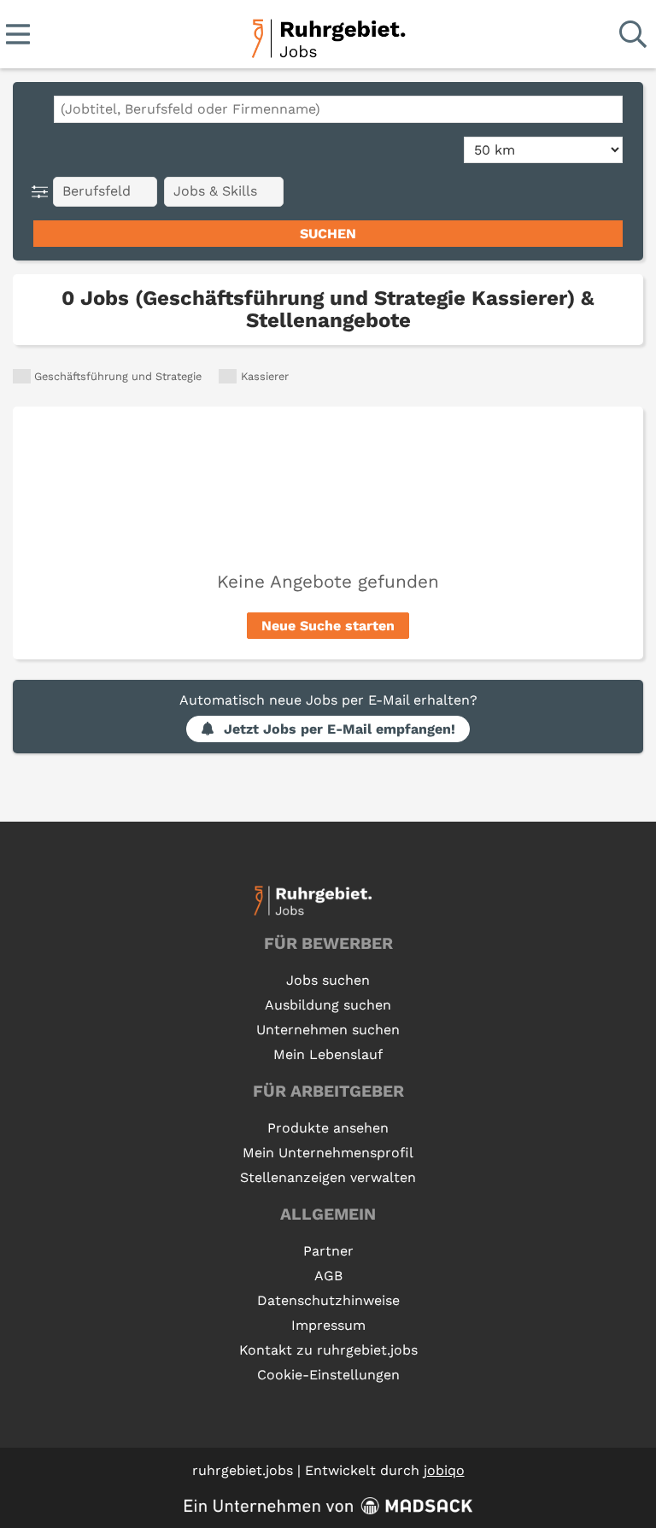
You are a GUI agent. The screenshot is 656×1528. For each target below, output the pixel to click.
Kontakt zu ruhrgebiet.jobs (328, 1350)
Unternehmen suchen (328, 1030)
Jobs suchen (328, 980)
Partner (328, 1251)
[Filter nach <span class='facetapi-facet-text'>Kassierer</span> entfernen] (228, 376)
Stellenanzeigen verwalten (328, 1177)
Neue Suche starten (328, 626)
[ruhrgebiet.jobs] (327, 35)
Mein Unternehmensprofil (328, 1153)
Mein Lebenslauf (328, 1054)
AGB (328, 1275)
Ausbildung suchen (328, 1005)
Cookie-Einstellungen (328, 1375)
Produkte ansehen (328, 1128)
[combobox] (338, 109)
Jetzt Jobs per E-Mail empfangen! (339, 729)
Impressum (328, 1325)
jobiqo (444, 1470)
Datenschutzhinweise (328, 1300)
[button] (43, 192)
